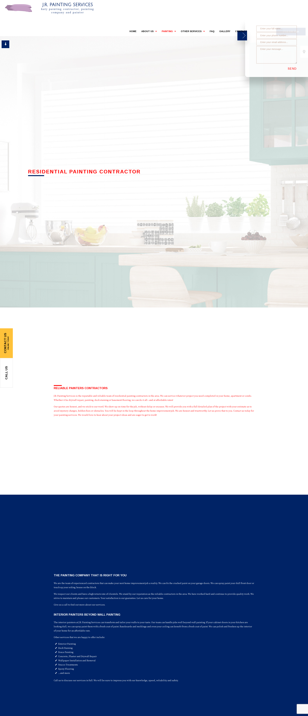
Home (133, 32)
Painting (167, 32)
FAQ (212, 32)
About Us (147, 32)
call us (6, 372)
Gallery (224, 32)
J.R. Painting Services (67, 4)
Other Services (191, 32)
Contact (241, 32)
